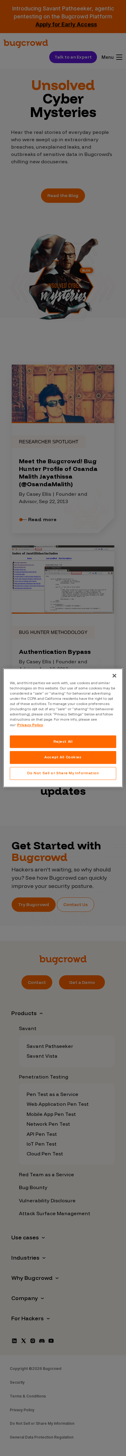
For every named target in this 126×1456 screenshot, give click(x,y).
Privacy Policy (30, 725)
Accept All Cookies (62, 757)
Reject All (63, 741)
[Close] (114, 675)
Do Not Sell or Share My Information (63, 773)
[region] (63, 727)
